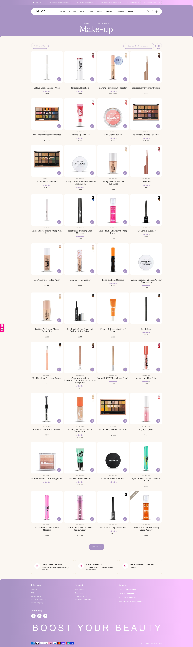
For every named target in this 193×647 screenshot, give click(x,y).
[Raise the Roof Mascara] (113, 259)
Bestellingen (79, 593)
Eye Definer (146, 329)
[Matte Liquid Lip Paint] (146, 357)
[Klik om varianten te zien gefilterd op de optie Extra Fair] (126, 57)
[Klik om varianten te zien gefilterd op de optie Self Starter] (159, 346)
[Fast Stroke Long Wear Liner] (113, 507)
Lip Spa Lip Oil (146, 429)
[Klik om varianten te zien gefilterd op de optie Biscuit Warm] (93, 398)
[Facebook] (33, 3)
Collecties (95, 23)
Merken (109, 11)
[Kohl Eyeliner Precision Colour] (47, 357)
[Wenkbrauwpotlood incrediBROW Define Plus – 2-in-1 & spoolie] (80, 357)
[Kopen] (59, 79)
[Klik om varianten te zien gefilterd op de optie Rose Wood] (93, 54)
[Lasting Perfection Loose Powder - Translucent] (80, 161)
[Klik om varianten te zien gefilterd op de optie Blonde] (159, 54)
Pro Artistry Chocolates (47, 181)
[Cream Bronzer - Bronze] (113, 457)
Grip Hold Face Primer (80, 478)
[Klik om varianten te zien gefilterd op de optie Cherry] (126, 104)
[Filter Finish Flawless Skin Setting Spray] (80, 507)
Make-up (83, 11)
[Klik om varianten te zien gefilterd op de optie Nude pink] (159, 148)
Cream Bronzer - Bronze (113, 478)
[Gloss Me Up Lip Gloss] (80, 114)
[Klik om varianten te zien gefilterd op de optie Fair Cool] (93, 247)
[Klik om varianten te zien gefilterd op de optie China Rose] (93, 55)
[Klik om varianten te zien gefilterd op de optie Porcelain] (126, 54)
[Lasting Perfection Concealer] (113, 67)
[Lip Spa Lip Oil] (146, 408)
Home (86, 23)
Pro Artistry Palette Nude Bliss (146, 134)
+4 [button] (93, 106)
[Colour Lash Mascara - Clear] (47, 67)
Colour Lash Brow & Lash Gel (47, 429)
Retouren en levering (38, 599)
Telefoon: (127, 589)
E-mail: (126, 593)
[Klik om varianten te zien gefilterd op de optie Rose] (126, 102)
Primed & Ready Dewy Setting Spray (113, 231)
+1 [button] (126, 106)
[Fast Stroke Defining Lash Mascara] (80, 210)
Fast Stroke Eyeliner (146, 230)
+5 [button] (93, 251)
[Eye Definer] (146, 308)
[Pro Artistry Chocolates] (47, 161)
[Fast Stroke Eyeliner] (146, 210)
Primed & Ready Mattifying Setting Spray (146, 528)
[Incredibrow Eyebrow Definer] (146, 67)
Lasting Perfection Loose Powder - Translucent (80, 182)
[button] (147, 11)
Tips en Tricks (36, 596)
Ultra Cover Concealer (80, 280)
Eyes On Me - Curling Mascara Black (146, 479)
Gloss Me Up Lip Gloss (79, 134)
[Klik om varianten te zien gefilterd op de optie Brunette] (159, 55)
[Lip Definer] (146, 161)
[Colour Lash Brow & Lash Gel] (47, 408)
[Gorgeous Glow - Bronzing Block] (47, 457)
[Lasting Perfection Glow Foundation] (113, 161)
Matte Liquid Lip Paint (146, 378)
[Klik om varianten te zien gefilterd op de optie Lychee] (93, 104)
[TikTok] (41, 3)
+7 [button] (126, 59)
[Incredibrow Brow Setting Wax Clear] (47, 210)
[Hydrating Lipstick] (80, 67)
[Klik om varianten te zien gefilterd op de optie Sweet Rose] (93, 57)
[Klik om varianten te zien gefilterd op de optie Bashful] (126, 101)
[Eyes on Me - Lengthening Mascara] (47, 507)
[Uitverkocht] (158, 519)
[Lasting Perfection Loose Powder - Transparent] (146, 259)
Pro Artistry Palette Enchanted (46, 134)
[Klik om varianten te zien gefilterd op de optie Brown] (159, 200)
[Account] (152, 11)
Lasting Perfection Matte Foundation (47, 330)
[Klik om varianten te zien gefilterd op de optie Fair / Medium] (60, 247)
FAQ (32, 593)
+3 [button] (60, 300)
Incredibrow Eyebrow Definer (146, 88)
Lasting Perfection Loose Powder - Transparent (146, 281)
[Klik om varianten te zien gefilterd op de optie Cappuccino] (159, 149)
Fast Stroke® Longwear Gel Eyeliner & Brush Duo (80, 330)
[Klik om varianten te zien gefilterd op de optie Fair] (126, 149)
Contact (131, 11)
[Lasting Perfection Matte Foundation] (47, 308)
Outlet (99, 11)
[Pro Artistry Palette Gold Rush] (113, 408)
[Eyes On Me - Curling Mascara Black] (146, 457)
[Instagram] (37, 3)
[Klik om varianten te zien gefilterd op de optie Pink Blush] (159, 397)
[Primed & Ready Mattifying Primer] (113, 308)
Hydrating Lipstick (80, 88)
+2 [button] (126, 153)
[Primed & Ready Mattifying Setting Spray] (146, 507)
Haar (91, 11)
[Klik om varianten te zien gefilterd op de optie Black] (93, 197)
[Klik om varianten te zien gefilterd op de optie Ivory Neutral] (126, 55)
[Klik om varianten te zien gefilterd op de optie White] (60, 347)
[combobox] (133, 2)
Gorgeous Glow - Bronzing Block (46, 478)
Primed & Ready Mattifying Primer (113, 330)
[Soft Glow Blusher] (113, 114)
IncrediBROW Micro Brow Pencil (113, 378)
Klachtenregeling (37, 603)
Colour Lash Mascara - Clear (47, 88)
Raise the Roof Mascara (113, 280)
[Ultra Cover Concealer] (80, 259)
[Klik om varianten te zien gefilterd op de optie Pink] (159, 151)
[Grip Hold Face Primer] (80, 457)
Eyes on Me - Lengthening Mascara (47, 528)
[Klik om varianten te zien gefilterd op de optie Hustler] (159, 344)
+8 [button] (93, 59)
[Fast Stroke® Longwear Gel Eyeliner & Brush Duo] (80, 308)
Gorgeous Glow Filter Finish (47, 280)
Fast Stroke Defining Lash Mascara (80, 231)
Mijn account (79, 590)
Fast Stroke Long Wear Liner (113, 527)
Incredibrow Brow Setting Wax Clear (47, 231)
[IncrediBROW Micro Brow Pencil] (113, 357)
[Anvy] (40, 11)
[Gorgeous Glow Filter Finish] (47, 259)
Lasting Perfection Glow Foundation (113, 182)
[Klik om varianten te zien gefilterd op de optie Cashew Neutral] (126, 151)
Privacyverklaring (81, 596)
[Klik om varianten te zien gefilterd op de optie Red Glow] (159, 398)
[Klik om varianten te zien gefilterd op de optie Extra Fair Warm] (93, 249)
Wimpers (72, 11)
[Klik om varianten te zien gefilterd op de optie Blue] (93, 200)
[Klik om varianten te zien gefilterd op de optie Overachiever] (159, 347)
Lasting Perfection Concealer (113, 88)
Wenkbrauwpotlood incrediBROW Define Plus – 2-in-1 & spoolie (80, 380)
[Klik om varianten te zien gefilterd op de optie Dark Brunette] (159, 57)
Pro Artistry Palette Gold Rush (113, 429)
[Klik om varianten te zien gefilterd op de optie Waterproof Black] (93, 198)
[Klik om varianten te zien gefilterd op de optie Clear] (93, 102)
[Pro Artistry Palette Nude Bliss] (146, 114)
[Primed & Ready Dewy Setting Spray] (113, 210)
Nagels (62, 11)
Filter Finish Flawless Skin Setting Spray (80, 528)
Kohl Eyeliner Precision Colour (47, 378)
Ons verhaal (120, 11)
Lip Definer (146, 181)
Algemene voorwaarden (83, 599)
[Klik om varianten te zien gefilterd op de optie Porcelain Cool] (93, 246)
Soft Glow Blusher (113, 134)
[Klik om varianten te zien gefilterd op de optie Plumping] (93, 101)
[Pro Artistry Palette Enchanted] (47, 114)
